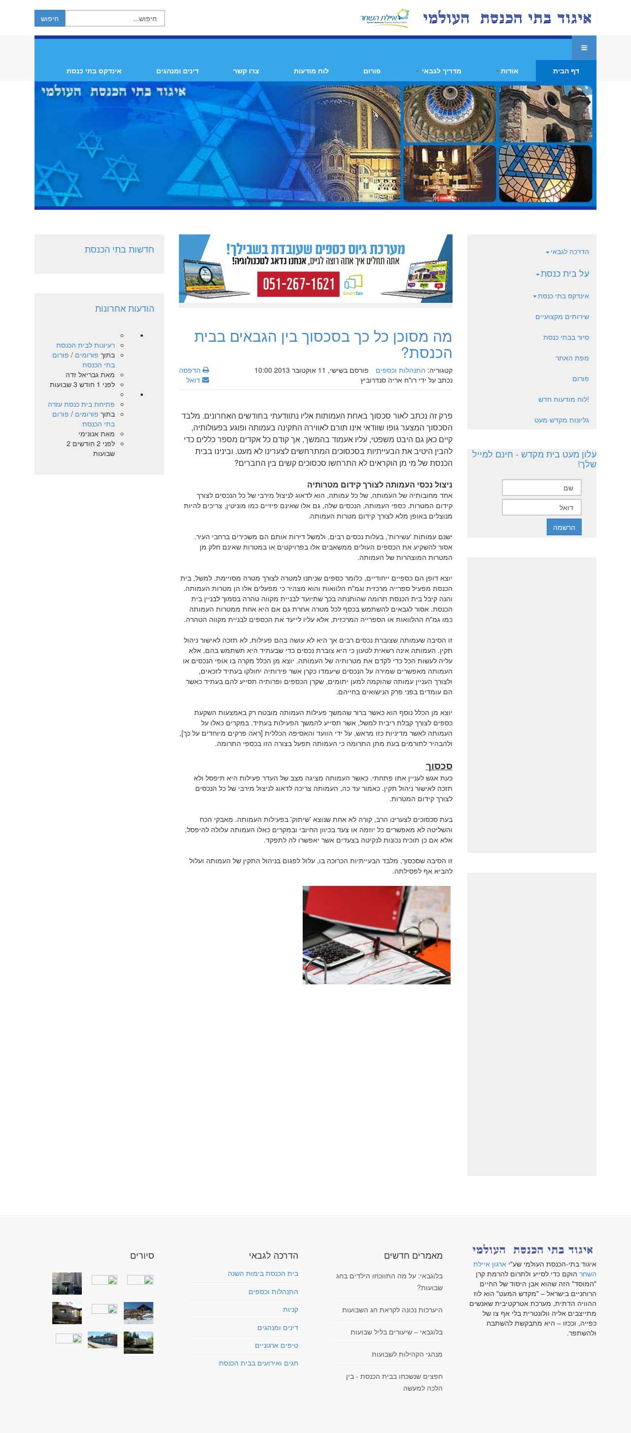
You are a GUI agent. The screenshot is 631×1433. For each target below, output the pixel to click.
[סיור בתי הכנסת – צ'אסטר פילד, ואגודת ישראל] (100, 1340)
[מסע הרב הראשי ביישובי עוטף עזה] (136, 1278)
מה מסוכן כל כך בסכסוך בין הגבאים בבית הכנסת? (323, 343)
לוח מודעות (311, 70)
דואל (194, 380)
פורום (372, 70)
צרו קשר (246, 70)
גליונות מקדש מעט (561, 419)
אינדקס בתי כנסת (94, 70)
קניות (290, 1309)
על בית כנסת (565, 272)
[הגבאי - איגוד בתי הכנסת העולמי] (506, 18)
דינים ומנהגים (177, 70)
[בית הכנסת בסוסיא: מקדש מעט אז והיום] (136, 1313)
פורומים (87, 354)
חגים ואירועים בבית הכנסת (258, 1363)
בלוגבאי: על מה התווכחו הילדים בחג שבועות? (389, 1281)
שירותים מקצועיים (562, 316)
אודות (510, 70)
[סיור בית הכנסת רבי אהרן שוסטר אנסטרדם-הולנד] (65, 1283)
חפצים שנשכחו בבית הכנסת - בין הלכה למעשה (394, 1382)
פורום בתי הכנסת (83, 359)
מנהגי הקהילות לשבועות (407, 1354)
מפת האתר (572, 357)
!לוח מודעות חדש (563, 399)
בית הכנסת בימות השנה (263, 1273)
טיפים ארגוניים (276, 1345)
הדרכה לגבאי (570, 251)
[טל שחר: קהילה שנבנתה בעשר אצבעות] (65, 1313)
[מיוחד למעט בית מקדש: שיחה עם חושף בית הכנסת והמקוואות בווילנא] (100, 1278)
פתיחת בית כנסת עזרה (81, 404)
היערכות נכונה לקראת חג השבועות (392, 1309)
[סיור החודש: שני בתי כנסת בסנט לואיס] (65, 1337)
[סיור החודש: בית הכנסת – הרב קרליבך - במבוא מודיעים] (136, 1343)
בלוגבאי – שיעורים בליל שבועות (397, 1331)
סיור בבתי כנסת (566, 337)
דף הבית (566, 70)
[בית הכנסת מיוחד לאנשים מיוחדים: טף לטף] (100, 1308)
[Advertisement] (316, 1066)
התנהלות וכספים (400, 370)
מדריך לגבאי (440, 70)
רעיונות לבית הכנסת (85, 345)
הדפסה (191, 370)
